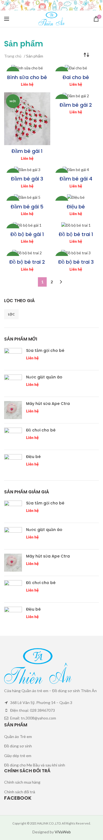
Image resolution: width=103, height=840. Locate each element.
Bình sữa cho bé (27, 77)
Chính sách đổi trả (19, 791)
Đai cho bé (76, 77)
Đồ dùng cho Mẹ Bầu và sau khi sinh (34, 765)
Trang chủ (12, 56)
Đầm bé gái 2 (76, 105)
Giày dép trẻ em (17, 755)
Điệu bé (76, 206)
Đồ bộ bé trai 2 (27, 262)
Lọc (11, 314)
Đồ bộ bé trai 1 (76, 234)
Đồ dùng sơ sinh (18, 746)
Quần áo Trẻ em (18, 736)
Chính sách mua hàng (22, 782)
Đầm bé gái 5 (27, 206)
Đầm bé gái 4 (76, 179)
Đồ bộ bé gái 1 (27, 234)
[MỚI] (27, 68)
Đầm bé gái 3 (27, 179)
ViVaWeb (63, 831)
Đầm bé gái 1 (27, 151)
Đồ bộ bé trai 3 (76, 262)
